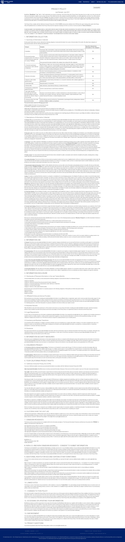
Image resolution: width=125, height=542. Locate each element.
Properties (86, 2)
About (93, 2)
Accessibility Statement (87, 533)
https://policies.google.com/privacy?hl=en (89, 201)
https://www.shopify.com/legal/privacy (73, 149)
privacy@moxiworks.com (54, 351)
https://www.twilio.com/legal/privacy (60, 256)
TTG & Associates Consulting (115, 2)
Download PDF (97, 7)
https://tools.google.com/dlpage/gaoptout (69, 203)
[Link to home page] (7, 2)
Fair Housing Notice (100, 533)
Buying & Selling (102, 2)
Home (80, 2)
